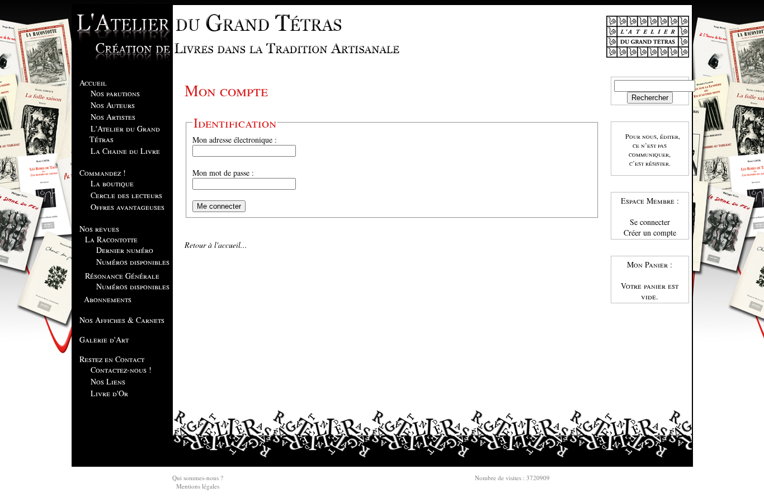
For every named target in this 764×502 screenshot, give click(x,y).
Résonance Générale (122, 275)
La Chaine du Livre (125, 151)
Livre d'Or (109, 393)
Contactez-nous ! (121, 369)
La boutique (112, 183)
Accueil (93, 82)
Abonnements (107, 299)
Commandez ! (102, 172)
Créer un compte (650, 232)
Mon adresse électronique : (234, 139)
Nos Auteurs (113, 105)
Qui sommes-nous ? (197, 477)
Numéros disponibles (132, 261)
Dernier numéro (124, 250)
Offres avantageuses (127, 206)
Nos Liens (108, 381)
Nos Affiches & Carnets (121, 320)
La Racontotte (111, 239)
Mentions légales (197, 486)
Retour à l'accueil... (216, 245)
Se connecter (650, 222)
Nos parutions (115, 93)
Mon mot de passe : (223, 172)
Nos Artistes (113, 116)
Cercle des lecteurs (126, 195)
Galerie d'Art (104, 339)
